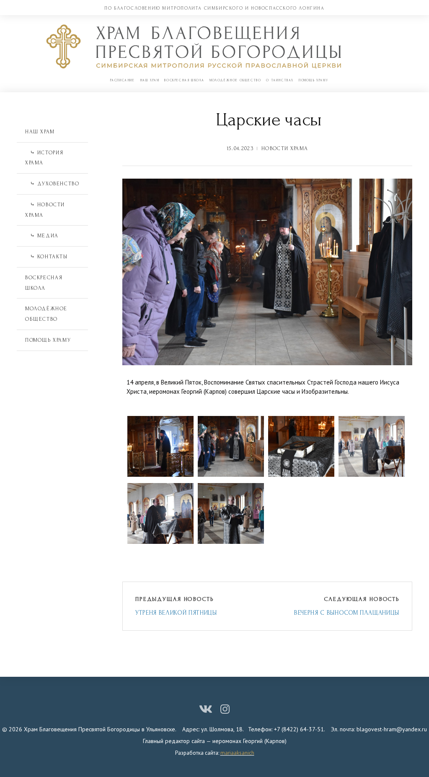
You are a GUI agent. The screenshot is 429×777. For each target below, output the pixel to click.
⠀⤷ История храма (44, 158)
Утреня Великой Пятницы (176, 612)
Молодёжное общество (235, 80)
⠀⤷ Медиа (42, 236)
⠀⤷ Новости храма (45, 210)
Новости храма (284, 148)
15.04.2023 (240, 148)
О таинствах (280, 80)
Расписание (122, 80)
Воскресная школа (184, 80)
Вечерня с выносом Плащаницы (346, 612)
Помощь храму (313, 80)
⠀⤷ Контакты (46, 257)
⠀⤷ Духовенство (52, 184)
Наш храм (150, 80)
